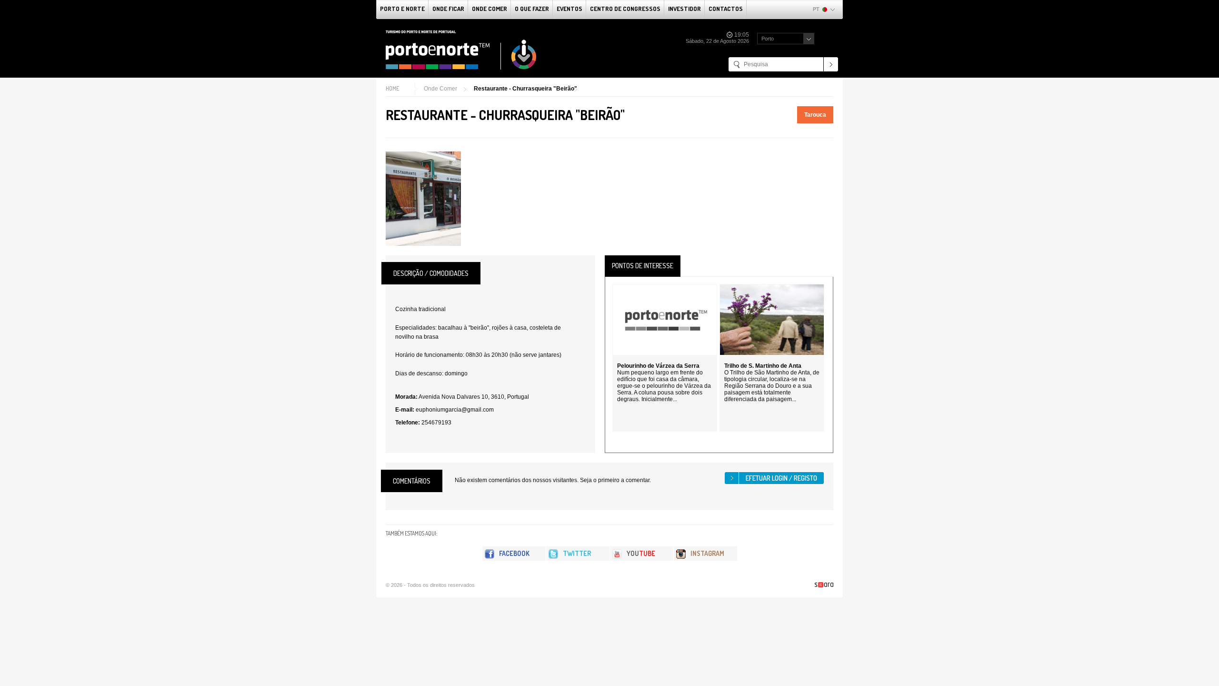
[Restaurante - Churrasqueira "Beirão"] (423, 198)
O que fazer (532, 8)
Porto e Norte (402, 8)
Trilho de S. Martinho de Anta (762, 366)
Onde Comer (489, 8)
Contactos (726, 8)
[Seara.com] (824, 584)
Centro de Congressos (625, 8)
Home (392, 88)
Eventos (569, 8)
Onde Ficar (448, 8)
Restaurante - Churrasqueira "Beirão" (525, 88)
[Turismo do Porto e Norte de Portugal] (461, 50)
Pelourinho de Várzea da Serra (658, 366)
